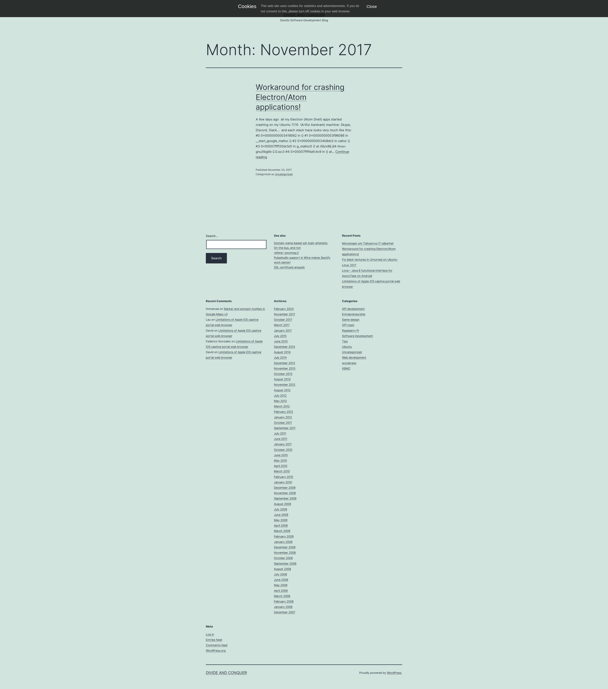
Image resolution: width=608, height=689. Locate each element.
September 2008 (285, 563)
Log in (210, 634)
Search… (212, 236)
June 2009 (281, 514)
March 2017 (282, 325)
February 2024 (284, 309)
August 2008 (282, 569)
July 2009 (280, 509)
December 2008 (284, 547)
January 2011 (282, 444)
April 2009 (281, 525)
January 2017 (283, 330)
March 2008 (282, 596)
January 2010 (283, 482)
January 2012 (283, 417)
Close (372, 6)
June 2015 (281, 341)
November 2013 (284, 368)
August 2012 (282, 390)
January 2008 (283, 606)
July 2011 (280, 433)
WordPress (394, 672)
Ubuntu (347, 346)
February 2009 (284, 536)
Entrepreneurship (353, 314)
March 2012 (282, 406)
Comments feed (216, 645)
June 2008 (281, 579)
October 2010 (283, 449)
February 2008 (284, 601)
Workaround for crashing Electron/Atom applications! (300, 97)
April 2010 (280, 466)
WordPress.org (216, 650)
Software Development (357, 336)
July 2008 (280, 574)
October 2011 (283, 422)
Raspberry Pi (350, 330)
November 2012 (284, 384)
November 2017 (284, 314)
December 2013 (284, 363)
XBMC (346, 368)
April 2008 (281, 590)
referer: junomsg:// (286, 252)
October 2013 (283, 373)
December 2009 (284, 487)
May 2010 (280, 460)
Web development (354, 357)
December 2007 (284, 612)
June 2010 (281, 455)
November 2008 (285, 552)
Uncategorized (284, 174)
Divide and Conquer (226, 672)
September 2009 (285, 498)
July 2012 (280, 395)
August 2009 (282, 504)
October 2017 (283, 319)
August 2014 (282, 352)
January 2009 (283, 541)
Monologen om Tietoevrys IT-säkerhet (368, 243)
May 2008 (280, 585)
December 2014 (284, 346)
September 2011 (284, 428)
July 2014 (280, 357)
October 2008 (283, 558)
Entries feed (214, 639)
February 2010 (283, 477)
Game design (350, 319)
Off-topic (348, 325)
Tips (345, 341)
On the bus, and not (287, 247)
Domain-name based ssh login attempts (300, 243)
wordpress (349, 363)
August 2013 (282, 379)
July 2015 (280, 336)
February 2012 (283, 411)
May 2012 (280, 401)
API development (353, 309)
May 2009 (280, 520)
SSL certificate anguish (289, 267)
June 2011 (280, 438)
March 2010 (282, 471)
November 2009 (285, 493)
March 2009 (282, 531)
